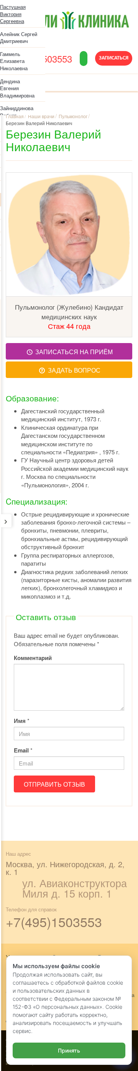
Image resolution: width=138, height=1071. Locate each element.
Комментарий (33, 658)
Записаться (113, 58)
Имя (20, 721)
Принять (69, 1050)
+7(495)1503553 (54, 921)
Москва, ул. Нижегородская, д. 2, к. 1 (65, 867)
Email (21, 750)
